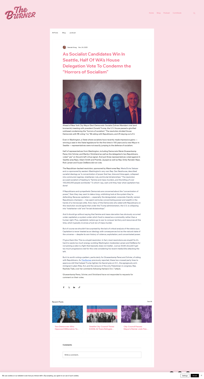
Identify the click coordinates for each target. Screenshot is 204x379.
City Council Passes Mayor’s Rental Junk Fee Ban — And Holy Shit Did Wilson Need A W (135, 327)
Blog (64, 33)
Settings (185, 376)
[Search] (194, 13)
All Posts (55, 33)
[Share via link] (79, 287)
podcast (73, 33)
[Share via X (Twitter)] (69, 287)
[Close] (201, 375)
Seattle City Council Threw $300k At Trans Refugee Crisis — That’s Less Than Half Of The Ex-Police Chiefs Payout (101, 327)
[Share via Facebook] (64, 287)
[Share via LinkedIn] (74, 287)
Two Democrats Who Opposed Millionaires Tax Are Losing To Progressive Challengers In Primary (67, 327)
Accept (195, 376)
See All (149, 301)
